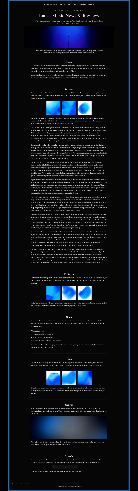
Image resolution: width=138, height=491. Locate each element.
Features (62, 4)
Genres (83, 4)
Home (46, 4)
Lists (76, 4)
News (70, 4)
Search (91, 4)
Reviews (53, 4)
